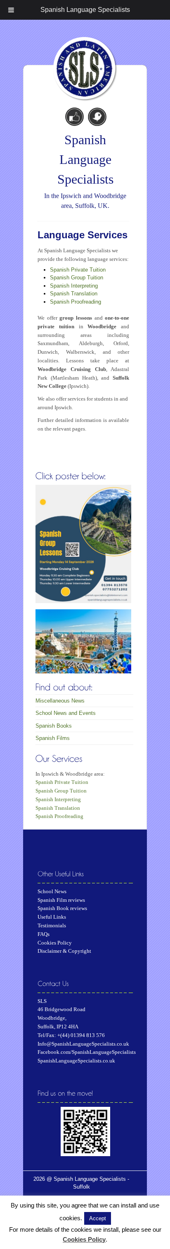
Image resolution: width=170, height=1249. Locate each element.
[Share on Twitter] (96, 116)
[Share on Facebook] (74, 116)
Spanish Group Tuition (76, 277)
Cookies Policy (55, 943)
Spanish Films (52, 738)
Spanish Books (53, 726)
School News (52, 891)
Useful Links (52, 917)
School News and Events (65, 713)
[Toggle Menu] (11, 10)
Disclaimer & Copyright (64, 951)
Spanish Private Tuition (78, 270)
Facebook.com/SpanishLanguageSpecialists (87, 1052)
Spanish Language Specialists (85, 9)
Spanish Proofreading (75, 302)
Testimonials (52, 925)
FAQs (44, 934)
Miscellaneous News (60, 701)
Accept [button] (97, 1218)
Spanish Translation (73, 293)
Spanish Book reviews (62, 908)
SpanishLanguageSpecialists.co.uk (76, 1061)
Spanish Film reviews (61, 900)
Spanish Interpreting (74, 286)
